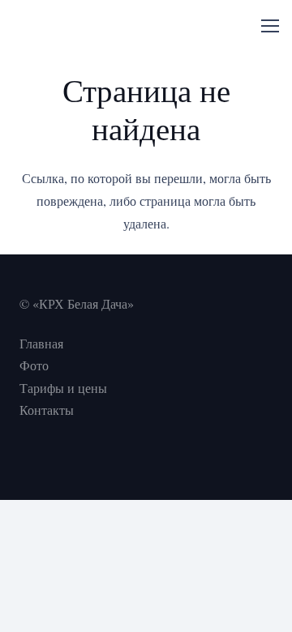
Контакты (46, 409)
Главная (41, 343)
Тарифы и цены (63, 387)
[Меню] (270, 26)
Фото (34, 365)
